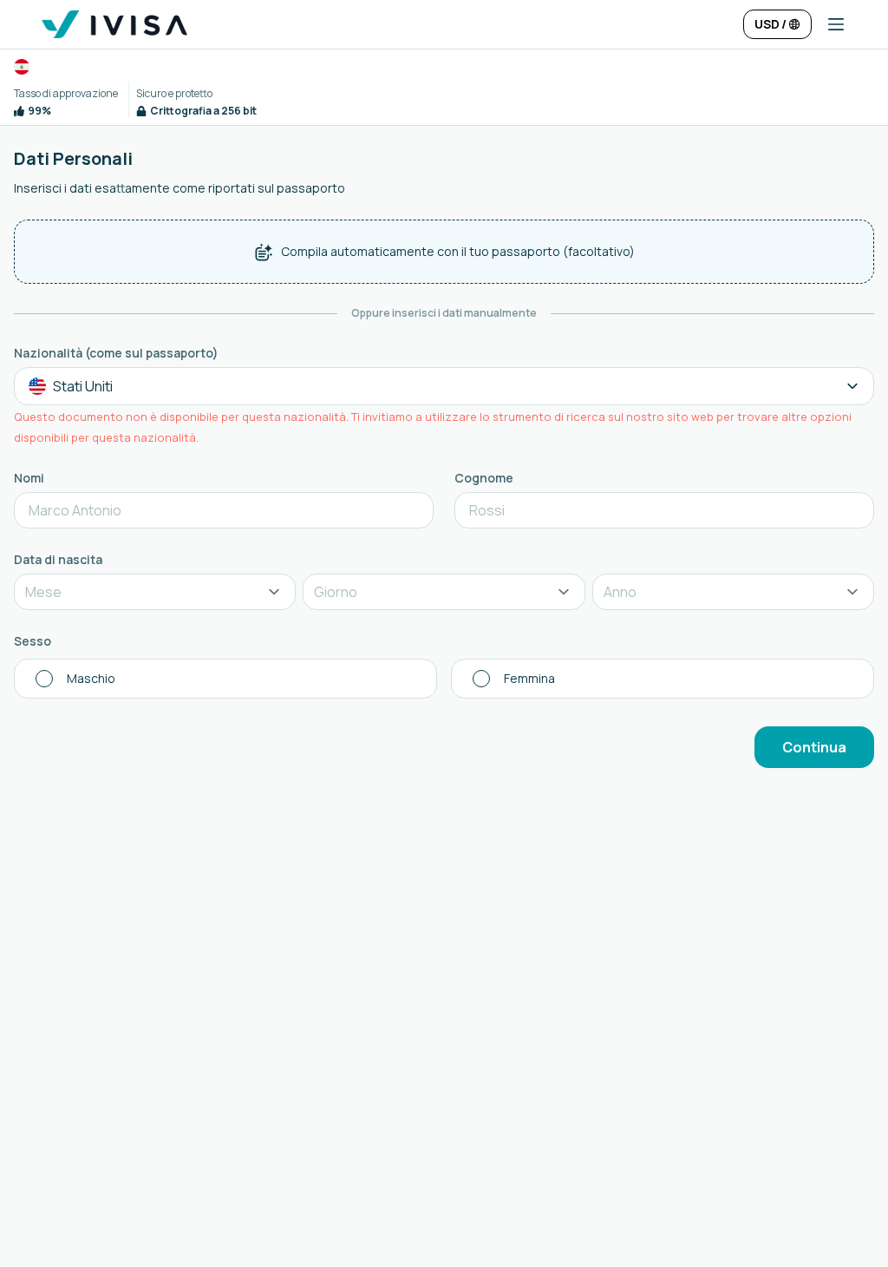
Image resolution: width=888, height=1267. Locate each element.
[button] (829, 24)
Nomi (29, 477)
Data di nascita (58, 559)
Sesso (32, 641)
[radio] (225, 679)
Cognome (483, 477)
